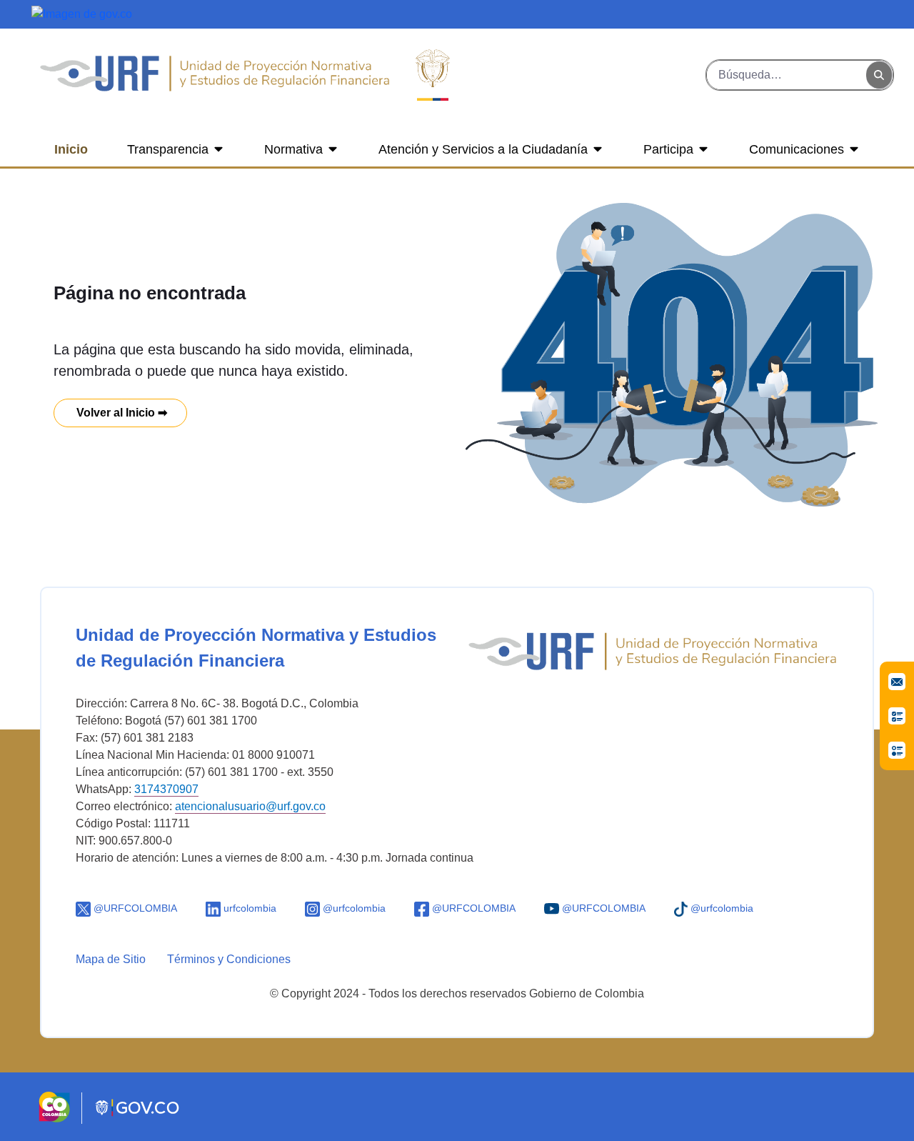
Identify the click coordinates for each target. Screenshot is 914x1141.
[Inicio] (214, 75)
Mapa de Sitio (111, 959)
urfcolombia (248, 908)
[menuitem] (71, 149)
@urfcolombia (353, 908)
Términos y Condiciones (229, 959)
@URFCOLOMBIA (134, 908)
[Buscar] (879, 75)
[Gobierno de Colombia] (81, 13)
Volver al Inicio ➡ (120, 413)
